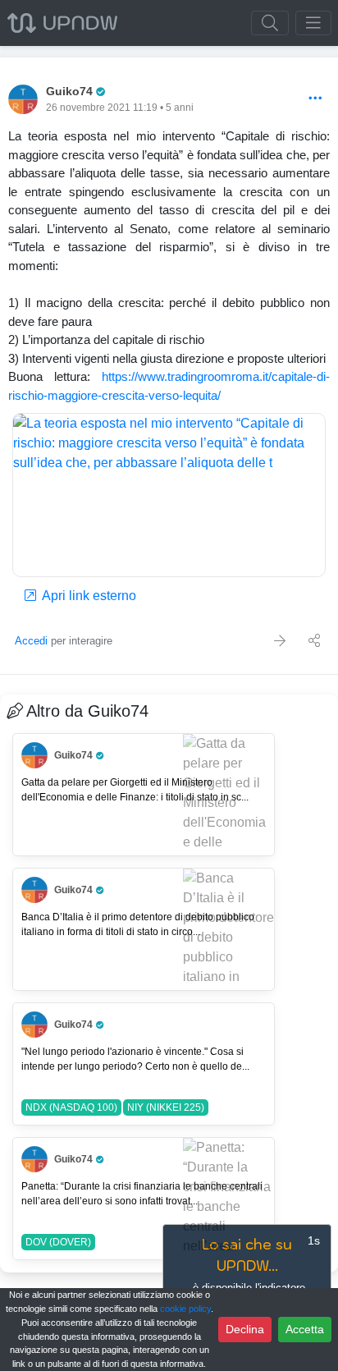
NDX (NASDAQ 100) (71, 1107)
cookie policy (185, 1309)
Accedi (31, 641)
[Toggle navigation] (313, 23)
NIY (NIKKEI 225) (165, 1107)
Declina (245, 1329)
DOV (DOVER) (58, 1242)
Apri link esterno (87, 596)
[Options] (315, 99)
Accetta (304, 1329)
